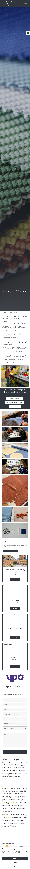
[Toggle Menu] (25, 3)
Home (3, 312)
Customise (15, 862)
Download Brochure (15, 398)
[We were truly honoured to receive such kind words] (15, 774)
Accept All (15, 858)
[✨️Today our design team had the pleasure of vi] (15, 826)
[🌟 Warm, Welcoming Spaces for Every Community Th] (15, 800)
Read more (15, 579)
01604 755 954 (15, 407)
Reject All (15, 866)
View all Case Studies (10, 551)
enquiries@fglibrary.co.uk (15, 402)
